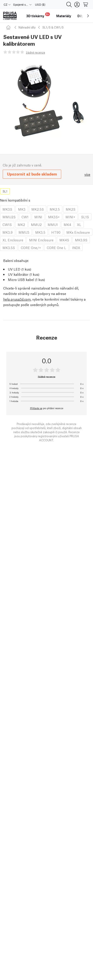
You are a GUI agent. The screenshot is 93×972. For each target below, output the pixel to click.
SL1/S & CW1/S (53, 27)
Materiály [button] (63, 16)
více (87, 174)
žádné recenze (35, 52)
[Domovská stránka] (9, 27)
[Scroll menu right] (88, 16)
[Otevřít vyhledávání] (69, 4)
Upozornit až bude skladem (32, 173)
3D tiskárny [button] (37, 15)
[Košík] (85, 4)
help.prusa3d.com (17, 299)
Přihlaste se (36, 408)
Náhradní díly (27, 27)
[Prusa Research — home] (10, 16)
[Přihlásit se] (77, 4)
